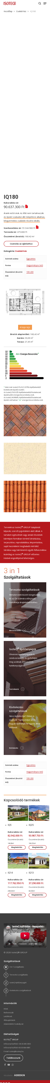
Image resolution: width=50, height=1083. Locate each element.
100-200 (29, 272)
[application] (25, 935)
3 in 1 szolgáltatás (17, 967)
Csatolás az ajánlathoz (21, 243)
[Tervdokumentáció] (29, 232)
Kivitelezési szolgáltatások (20, 990)
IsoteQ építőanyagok (18, 982)
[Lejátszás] (10, 943)
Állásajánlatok (9, 1020)
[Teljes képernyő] (40, 943)
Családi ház (21, 11)
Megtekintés (16, 847)
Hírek (6, 1009)
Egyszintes (30, 258)
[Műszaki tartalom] (26, 206)
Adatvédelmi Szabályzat (13, 1024)
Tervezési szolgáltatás (19, 974)
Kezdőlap (8, 11)
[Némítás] (36, 943)
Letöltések (8, 1016)
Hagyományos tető (34, 265)
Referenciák (9, 1012)
